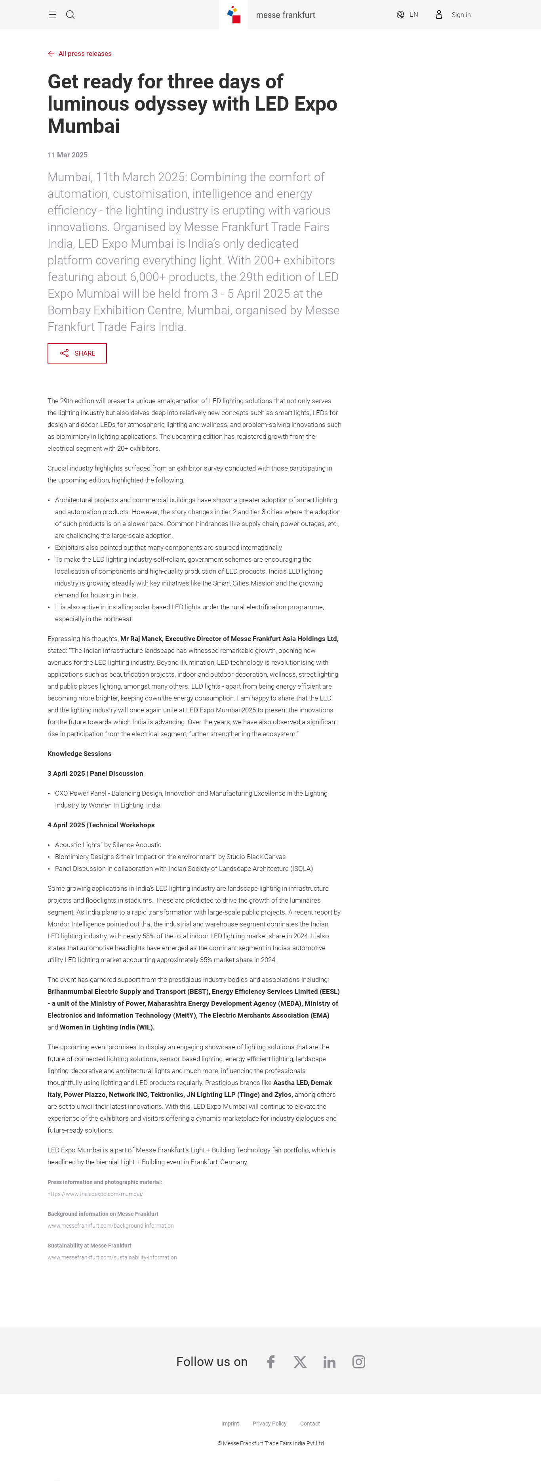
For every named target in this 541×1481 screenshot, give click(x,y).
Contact (310, 1423)
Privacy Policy (270, 1423)
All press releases (85, 53)
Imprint (230, 1423)
